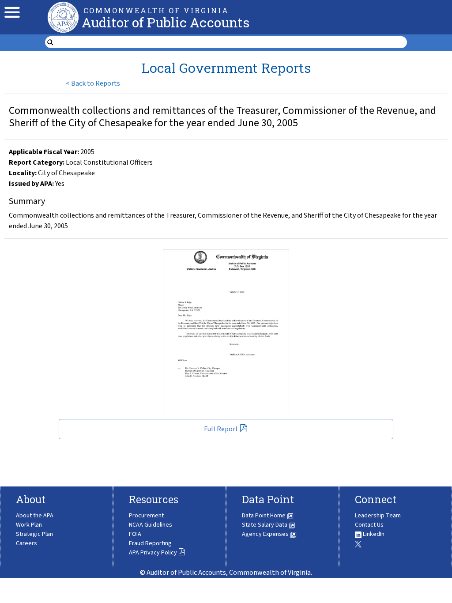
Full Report (221, 429)
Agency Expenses (266, 534)
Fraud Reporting (150, 543)
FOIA (135, 534)
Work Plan (29, 524)
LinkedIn (373, 534)
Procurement (146, 515)
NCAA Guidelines (150, 524)
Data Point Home (264, 515)
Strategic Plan (34, 534)
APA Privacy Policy (153, 552)
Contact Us (369, 524)
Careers (26, 543)
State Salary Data (265, 524)
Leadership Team (378, 515)
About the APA (34, 515)
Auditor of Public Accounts (165, 22)
